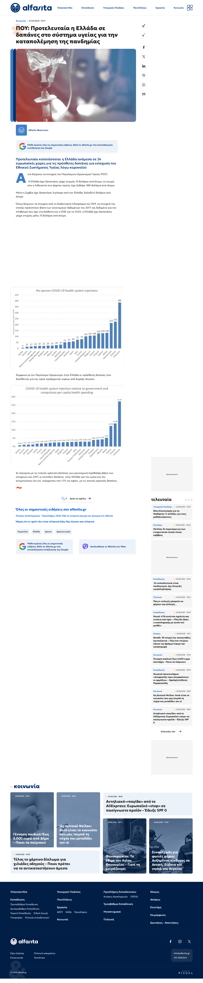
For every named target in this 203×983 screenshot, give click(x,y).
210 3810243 (180, 957)
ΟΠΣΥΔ (134, 896)
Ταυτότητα (39, 957)
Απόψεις (155, 899)
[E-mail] (144, 94)
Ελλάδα (36, 531)
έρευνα (48, 531)
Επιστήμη (155, 907)
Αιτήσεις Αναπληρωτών (116, 896)
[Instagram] (180, 941)
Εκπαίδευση (87, 7)
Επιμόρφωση (158, 915)
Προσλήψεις (80, 912)
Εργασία (160, 7)
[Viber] (144, 75)
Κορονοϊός (23, 531)
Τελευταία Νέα (64, 7)
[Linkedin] (144, 66)
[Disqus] (78, 598)
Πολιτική (109, 919)
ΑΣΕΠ (60, 912)
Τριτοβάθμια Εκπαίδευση (118, 904)
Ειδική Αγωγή (41, 913)
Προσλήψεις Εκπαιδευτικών (120, 891)
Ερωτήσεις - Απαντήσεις (164, 922)
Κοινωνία (179, 7)
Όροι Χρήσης (17, 953)
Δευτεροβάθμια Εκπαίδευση (24, 908)
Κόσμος (154, 891)
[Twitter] (144, 56)
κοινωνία (27, 786)
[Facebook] (144, 47)
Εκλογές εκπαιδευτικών (37, 917)
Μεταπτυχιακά (112, 911)
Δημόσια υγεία (63, 531)
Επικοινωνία (16, 957)
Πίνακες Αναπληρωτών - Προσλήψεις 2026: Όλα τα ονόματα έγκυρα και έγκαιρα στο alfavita (64, 515)
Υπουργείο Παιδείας (113, 7)
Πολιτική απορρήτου (44, 953)
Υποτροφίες (16, 917)
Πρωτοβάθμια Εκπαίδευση (24, 904)
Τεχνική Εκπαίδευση (20, 913)
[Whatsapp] (144, 85)
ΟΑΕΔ (68, 912)
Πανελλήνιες (140, 7)
